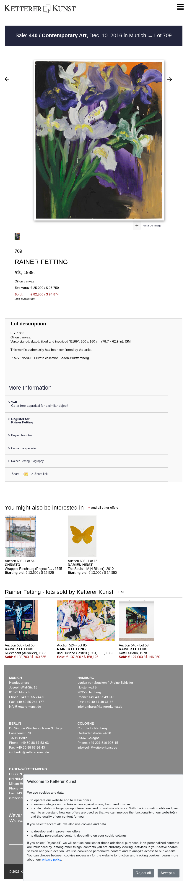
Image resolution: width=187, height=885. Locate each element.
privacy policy (51, 859)
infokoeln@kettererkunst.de (97, 747)
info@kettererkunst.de (25, 706)
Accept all (169, 873)
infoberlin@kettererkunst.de (29, 752)
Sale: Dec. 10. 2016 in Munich (82, 35)
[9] (7, 79)
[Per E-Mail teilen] (24, 474)
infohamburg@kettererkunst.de (100, 706)
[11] (169, 79)
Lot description (28, 324)
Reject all (143, 873)
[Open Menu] (180, 7)
